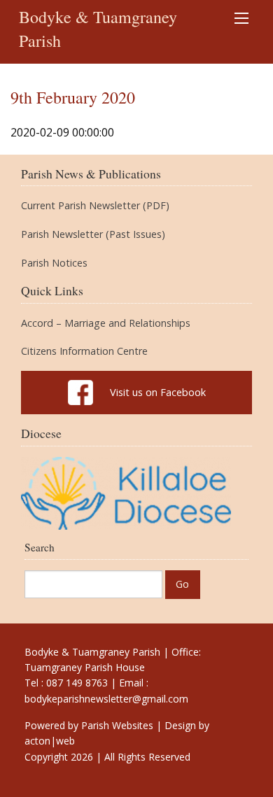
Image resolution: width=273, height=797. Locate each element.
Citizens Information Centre (84, 351)
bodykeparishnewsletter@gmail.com (106, 698)
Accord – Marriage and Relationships (105, 323)
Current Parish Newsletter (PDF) (95, 206)
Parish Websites (117, 725)
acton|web (49, 740)
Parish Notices (54, 263)
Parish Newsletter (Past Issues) (93, 234)
